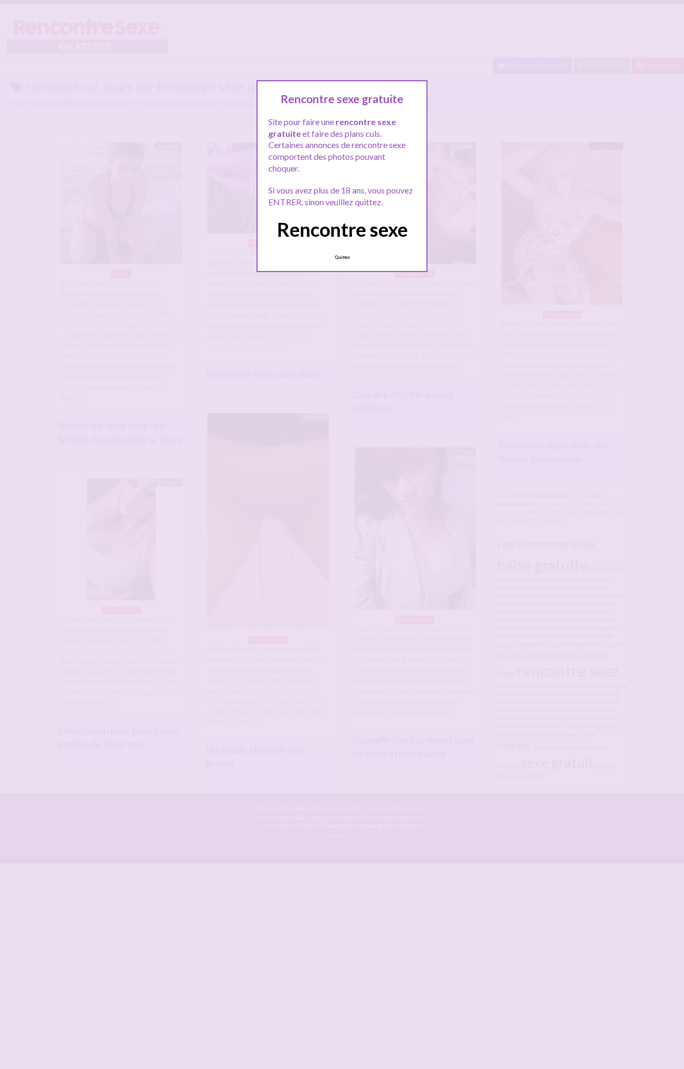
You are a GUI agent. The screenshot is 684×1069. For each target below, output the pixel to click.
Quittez (342, 257)
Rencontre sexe (342, 229)
